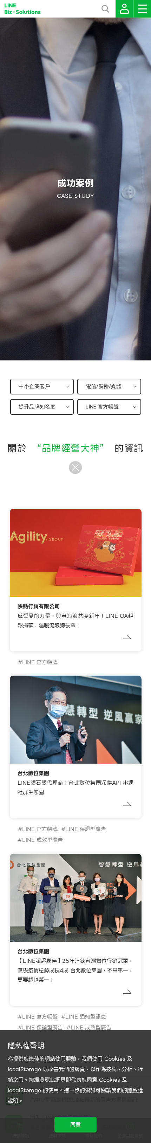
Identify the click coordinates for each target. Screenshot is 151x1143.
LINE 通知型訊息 (85, 1017)
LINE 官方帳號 (40, 662)
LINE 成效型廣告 (42, 840)
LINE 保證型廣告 (85, 829)
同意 (75, 1125)
